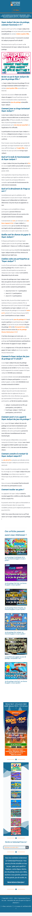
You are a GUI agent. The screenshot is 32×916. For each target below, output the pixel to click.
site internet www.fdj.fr (21, 125)
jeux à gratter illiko (12, 88)
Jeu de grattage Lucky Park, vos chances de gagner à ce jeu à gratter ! (16, 682)
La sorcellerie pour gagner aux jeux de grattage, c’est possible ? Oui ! (15, 657)
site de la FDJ (7, 460)
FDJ (29, 163)
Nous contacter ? (8, 906)
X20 (10, 327)
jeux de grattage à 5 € (20, 319)
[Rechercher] (27, 847)
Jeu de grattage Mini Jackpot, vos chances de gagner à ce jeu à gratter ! (15, 633)
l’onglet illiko (20, 148)
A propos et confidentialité (23, 906)
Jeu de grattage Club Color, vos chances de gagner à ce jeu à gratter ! (16, 584)
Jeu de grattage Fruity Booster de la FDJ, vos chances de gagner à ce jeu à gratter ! (15, 558)
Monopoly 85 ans (20, 327)
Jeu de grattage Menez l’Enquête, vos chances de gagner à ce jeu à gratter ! (15, 608)
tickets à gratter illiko (22, 34)
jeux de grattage (16, 102)
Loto (13, 220)
